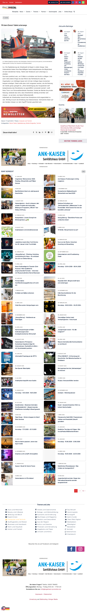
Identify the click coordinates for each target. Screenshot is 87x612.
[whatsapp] (83, 2)
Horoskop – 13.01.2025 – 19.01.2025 (26, 393)
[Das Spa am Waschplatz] (7, 365)
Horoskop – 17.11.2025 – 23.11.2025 (25, 429)
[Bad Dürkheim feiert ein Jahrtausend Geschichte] (7, 188)
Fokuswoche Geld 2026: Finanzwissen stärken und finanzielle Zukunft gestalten (70, 419)
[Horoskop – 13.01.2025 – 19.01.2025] (7, 389)
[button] (74, 11)
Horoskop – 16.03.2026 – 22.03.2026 (69, 454)
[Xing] (48, 132)
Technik (38, 123)
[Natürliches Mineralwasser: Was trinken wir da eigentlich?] (49, 463)
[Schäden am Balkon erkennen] (7, 290)
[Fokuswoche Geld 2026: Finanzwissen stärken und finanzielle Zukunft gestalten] (49, 414)
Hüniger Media (53, 599)
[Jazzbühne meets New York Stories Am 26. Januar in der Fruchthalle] (7, 239)
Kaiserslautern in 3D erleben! (24, 478)
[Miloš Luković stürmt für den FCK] (61, 31)
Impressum (38, 594)
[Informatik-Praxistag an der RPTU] (7, 353)
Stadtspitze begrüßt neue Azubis (25, 380)
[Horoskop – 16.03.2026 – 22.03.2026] (49, 455)
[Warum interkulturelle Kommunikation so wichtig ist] (49, 338)
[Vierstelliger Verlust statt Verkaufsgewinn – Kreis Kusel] (49, 314)
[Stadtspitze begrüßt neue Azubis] (7, 377)
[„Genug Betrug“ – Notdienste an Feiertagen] (7, 314)
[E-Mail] (51, 132)
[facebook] (73, 2)
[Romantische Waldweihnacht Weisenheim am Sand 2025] (49, 188)
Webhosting (43, 599)
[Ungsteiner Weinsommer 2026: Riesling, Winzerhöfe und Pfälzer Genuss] (7, 176)
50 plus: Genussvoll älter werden (68, 380)
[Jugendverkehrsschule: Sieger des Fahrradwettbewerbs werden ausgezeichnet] (49, 475)
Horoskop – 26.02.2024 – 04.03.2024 (69, 305)
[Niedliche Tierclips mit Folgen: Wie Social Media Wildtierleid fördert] (49, 426)
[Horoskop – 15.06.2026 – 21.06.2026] (49, 438)
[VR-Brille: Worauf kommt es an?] (49, 227)
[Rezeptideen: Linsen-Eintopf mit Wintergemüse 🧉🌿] (7, 214)
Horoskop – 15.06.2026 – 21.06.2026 (69, 441)
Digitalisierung (21, 123)
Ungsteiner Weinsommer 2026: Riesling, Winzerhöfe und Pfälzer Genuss (25, 181)
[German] (8, 608)
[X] (36, 132)
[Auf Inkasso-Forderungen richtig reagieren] (49, 176)
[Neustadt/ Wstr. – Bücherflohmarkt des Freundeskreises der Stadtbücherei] (74, 31)
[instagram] (76, 2)
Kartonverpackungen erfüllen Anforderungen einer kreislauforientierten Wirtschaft (25, 332)
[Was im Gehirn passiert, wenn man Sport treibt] (7, 438)
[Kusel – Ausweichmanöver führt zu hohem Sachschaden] (49, 402)
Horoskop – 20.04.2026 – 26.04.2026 (69, 266)
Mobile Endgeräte (31, 123)
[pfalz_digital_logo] (9, 7)
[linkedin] (80, 2)
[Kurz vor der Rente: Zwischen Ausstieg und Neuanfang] (49, 239)
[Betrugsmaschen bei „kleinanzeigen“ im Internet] (49, 365)
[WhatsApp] (42, 132)
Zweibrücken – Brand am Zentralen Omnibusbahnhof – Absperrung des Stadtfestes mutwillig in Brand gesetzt (27, 407)
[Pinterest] (45, 132)
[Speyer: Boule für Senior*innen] (7, 463)
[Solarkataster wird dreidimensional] (7, 227)
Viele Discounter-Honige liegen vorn (26, 305)
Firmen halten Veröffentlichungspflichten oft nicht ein (27, 283)
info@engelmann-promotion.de (51, 589)
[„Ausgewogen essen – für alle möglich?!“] (49, 326)
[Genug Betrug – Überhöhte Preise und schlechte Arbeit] (49, 214)
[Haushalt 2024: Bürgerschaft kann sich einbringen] (49, 277)
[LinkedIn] (39, 132)
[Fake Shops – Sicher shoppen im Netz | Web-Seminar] (7, 414)
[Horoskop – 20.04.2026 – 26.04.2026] (49, 263)
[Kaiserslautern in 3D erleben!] (7, 475)
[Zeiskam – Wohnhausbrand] (49, 389)
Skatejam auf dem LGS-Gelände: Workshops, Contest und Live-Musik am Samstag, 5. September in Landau (81, 65)
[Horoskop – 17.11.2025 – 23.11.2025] (7, 426)
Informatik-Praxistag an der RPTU (26, 356)
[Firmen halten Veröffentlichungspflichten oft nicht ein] (7, 277)
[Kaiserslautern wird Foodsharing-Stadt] (49, 251)
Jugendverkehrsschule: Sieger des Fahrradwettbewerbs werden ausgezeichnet (69, 480)
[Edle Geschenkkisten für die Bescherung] (49, 290)
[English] (3, 608)
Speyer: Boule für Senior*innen (25, 466)
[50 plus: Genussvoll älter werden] (49, 377)
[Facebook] (33, 132)
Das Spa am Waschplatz (22, 368)
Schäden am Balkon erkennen (24, 293)
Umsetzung (33, 599)
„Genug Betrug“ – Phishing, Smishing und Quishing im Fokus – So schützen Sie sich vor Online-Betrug (27, 256)
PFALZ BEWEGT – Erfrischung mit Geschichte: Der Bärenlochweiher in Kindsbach (69, 358)
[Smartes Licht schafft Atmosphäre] (7, 450)
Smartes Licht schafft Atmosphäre (26, 454)
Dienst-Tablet (13, 123)
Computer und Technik (25, 121)
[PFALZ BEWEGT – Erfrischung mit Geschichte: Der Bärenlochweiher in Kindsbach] (49, 353)
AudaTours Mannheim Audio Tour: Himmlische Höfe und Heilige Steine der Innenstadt (72, 128)
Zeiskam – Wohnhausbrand (66, 393)
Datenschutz (48, 594)
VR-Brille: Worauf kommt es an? (68, 230)
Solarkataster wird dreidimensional (26, 230)
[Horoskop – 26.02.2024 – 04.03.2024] (49, 302)
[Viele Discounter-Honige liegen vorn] (7, 302)
